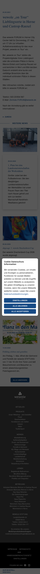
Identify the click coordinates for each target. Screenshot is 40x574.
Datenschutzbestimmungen (16, 293)
